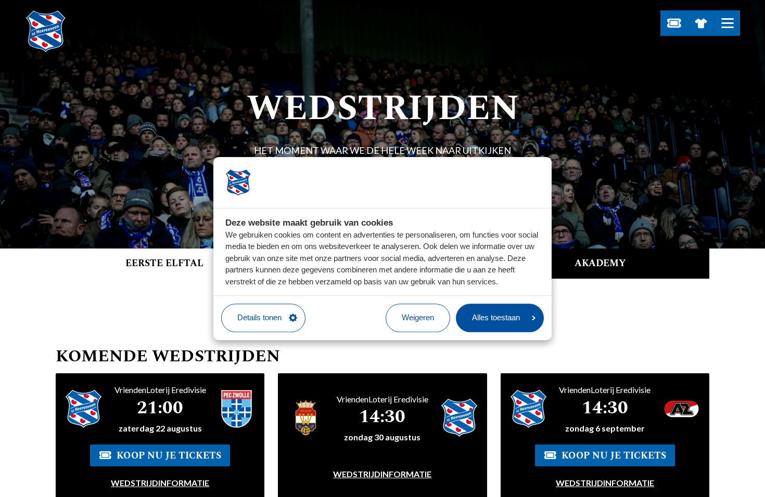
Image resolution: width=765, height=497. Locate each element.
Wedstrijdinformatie (160, 483)
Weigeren (418, 317)
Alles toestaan (496, 317)
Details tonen (259, 317)
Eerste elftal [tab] (164, 263)
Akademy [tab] (600, 263)
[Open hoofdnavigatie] (727, 23)
